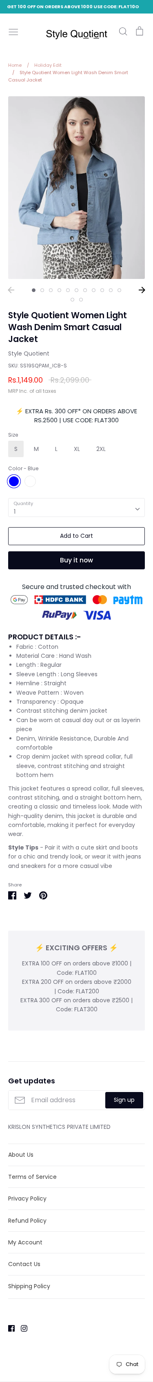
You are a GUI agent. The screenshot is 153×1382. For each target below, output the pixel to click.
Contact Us (24, 1264)
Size (13, 435)
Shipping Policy (29, 1286)
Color (23, 468)
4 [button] (59, 290)
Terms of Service (32, 1177)
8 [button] (93, 290)
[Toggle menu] (13, 31)
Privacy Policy (27, 1198)
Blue (14, 481)
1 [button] (33, 290)
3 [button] (51, 290)
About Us (20, 1155)
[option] (76, 187)
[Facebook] (8, 1328)
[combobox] (76, 507)
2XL (101, 449)
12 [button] (72, 299)
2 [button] (42, 290)
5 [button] (68, 290)
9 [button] (102, 290)
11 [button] (119, 290)
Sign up (124, 1100)
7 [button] (85, 290)
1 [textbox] (15, 511)
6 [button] (76, 290)
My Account (25, 1242)
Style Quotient (28, 353)
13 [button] (81, 299)
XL (77, 449)
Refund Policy (27, 1221)
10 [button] (111, 290)
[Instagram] (21, 1328)
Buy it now (76, 560)
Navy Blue (30, 481)
